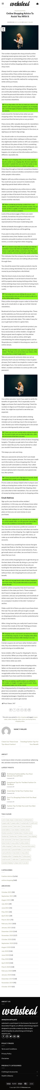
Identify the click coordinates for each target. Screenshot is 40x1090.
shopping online (19, 721)
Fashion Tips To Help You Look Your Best (21, 806)
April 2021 (5, 916)
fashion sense (28, 833)
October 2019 (6, 987)
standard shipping (7, 863)
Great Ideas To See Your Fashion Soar (20, 791)
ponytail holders (17, 849)
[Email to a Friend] (22, 710)
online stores (21, 719)
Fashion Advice (7, 876)
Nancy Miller (28, 22)
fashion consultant (7, 833)
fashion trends (23, 836)
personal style (6, 849)
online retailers (24, 843)
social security (6, 859)
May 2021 (5, 912)
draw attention (26, 826)
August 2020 (6, 947)
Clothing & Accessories (10, 1072)
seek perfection (6, 853)
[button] (3, 3)
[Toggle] (37, 1072)
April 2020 (5, 963)
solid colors (15, 859)
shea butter (16, 853)
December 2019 (7, 979)
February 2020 (7, 971)
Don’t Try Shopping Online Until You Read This (21, 798)
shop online (25, 853)
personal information (28, 846)
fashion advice (25, 830)
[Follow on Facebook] (3, 1036)
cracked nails (25, 823)
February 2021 (7, 923)
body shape (10, 820)
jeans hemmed (25, 839)
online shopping (20, 10)
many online (15, 843)
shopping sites (17, 856)
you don (25, 863)
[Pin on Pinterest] (25, 710)
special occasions (26, 859)
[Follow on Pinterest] (18, 1036)
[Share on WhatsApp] (10, 710)
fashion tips (13, 836)
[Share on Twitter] (18, 710)
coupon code (5, 823)
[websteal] (20, 3)
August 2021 (6, 900)
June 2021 (5, 908)
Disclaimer (5, 1058)
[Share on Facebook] (14, 710)
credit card (33, 823)
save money (26, 849)
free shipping (32, 836)
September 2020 (7, 943)
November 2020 (7, 935)
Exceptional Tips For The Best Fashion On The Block (21, 783)
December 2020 (7, 931)
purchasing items (31, 719)
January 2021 (6, 927)
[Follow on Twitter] (11, 1036)
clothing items (28, 820)
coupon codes (15, 823)
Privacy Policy (6, 1054)
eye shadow (15, 830)
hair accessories (6, 839)
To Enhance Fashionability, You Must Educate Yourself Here (20, 775)
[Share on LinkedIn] (29, 710)
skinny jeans (26, 856)
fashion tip (5, 836)
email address (6, 830)
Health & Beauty (7, 1076)
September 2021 (7, 896)
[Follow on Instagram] (7, 1036)
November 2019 (7, 983)
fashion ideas (18, 833)
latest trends (6, 843)
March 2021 (6, 920)
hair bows (16, 839)
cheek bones (18, 820)
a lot (3, 820)
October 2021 (6, 892)
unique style (17, 863)
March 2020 (6, 967)
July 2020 (5, 951)
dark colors (17, 826)
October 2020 (6, 939)
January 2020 (6, 975)
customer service (7, 826)
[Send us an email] (14, 1036)
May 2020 (5, 959)
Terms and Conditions (9, 1049)
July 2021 (5, 904)
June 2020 (5, 955)
